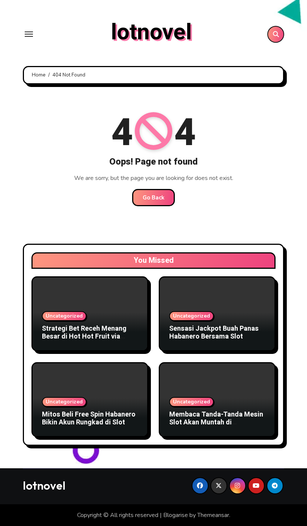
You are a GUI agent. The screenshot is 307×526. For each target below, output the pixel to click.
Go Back (153, 197)
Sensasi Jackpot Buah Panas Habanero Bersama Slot (214, 333)
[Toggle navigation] (29, 34)
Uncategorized (64, 315)
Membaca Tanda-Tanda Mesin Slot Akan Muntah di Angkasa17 (216, 422)
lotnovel (151, 32)
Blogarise (175, 515)
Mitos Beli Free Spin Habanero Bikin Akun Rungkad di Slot (89, 418)
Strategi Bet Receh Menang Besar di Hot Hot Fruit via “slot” (84, 337)
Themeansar (213, 515)
